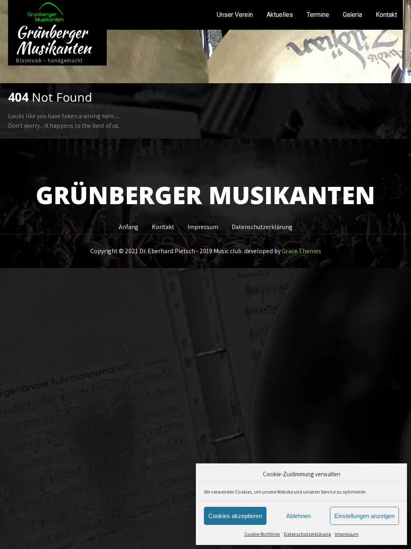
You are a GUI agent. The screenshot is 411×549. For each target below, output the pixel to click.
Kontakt (386, 14)
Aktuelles (280, 14)
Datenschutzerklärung (307, 534)
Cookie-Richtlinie (262, 534)
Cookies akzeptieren (235, 515)
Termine (318, 14)
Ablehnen (298, 515)
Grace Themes (301, 251)
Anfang (128, 226)
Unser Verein (235, 14)
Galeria (352, 14)
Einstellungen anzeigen (364, 515)
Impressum (346, 534)
